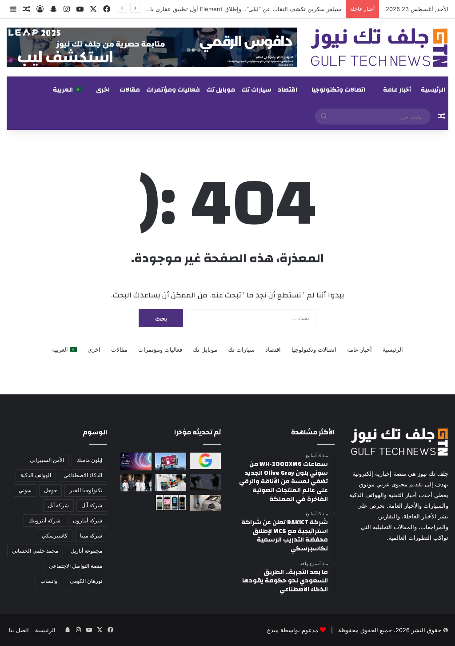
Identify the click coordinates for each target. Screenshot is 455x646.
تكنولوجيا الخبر (85, 490)
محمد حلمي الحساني (35, 550)
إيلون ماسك (89, 460)
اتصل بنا (19, 630)
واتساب (48, 581)
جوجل (50, 490)
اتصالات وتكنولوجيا (338, 90)
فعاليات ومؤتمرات (173, 90)
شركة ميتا (91, 535)
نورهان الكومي (86, 581)
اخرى (103, 90)
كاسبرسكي (55, 535)
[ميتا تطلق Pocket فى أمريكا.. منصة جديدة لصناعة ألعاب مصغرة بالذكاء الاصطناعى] (170, 503)
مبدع (273, 630)
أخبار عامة (397, 90)
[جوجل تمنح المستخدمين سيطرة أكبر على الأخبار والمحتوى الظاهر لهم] (205, 461)
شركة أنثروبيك (44, 520)
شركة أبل (58, 505)
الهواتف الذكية (35, 475)
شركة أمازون (87, 520)
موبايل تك (220, 90)
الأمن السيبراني (47, 460)
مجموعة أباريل (86, 550)
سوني (25, 490)
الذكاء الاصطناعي (83, 475)
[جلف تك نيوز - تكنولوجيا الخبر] (379, 48)
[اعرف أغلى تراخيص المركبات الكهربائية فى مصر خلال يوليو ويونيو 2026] (205, 503)
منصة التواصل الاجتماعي (75, 565)
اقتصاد (287, 90)
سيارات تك (256, 90)
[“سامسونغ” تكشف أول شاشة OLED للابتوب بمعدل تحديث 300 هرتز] (170, 482)
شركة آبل (91, 505)
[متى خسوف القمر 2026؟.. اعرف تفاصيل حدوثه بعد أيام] (205, 482)
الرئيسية (433, 90)
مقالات (130, 90)
